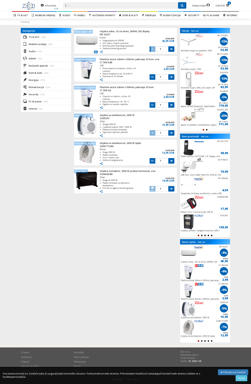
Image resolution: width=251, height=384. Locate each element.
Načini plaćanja (81, 357)
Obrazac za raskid (29, 366)
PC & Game (212, 15)
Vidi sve (194, 31)
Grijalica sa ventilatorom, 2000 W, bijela (120, 143)
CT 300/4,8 (105, 90)
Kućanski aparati (103, 15)
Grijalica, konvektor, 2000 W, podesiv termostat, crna (127, 171)
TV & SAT (22, 15)
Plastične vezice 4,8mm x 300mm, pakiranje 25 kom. (127, 87)
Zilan (102, 121)
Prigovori (25, 361)
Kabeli (80, 15)
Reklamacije (80, 361)
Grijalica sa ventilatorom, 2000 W (117, 115)
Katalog (25, 21)
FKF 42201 (105, 34)
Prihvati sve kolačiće (234, 372)
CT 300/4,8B (106, 62)
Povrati (77, 366)
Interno (231, 15)
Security (193, 15)
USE (102, 65)
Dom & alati (129, 15)
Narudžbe (79, 352)
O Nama (25, 352)
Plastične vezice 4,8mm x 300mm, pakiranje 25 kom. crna (129, 59)
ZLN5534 (104, 118)
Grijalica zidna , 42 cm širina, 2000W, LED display (125, 31)
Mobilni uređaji (44, 15)
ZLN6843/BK (106, 174)
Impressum (26, 357)
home (103, 37)
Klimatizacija (171, 15)
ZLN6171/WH (107, 146)
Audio (65, 15)
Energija (150, 15)
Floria (103, 149)
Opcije (241, 378)
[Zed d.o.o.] (28, 5)
